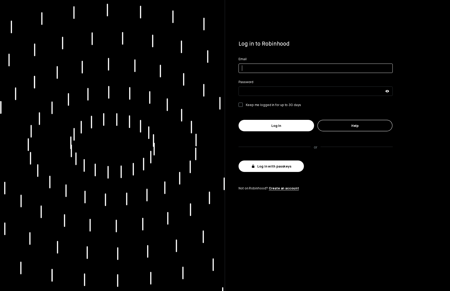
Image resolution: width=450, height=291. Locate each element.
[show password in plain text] (387, 91)
